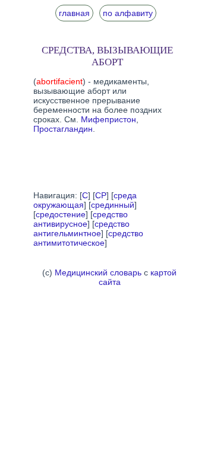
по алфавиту (128, 13)
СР (100, 195)
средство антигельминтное (81, 228)
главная (74, 13)
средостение (61, 214)
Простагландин (63, 129)
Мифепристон (108, 119)
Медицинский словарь (98, 272)
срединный (112, 205)
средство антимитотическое (88, 238)
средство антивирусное (80, 219)
